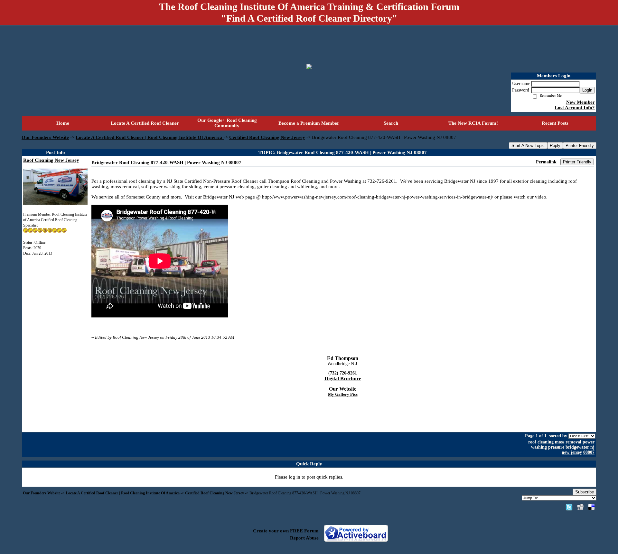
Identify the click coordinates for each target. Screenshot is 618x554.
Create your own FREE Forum (286, 530)
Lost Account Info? (575, 107)
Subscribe (584, 492)
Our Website (342, 389)
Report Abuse (304, 537)
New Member (580, 102)
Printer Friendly (580, 145)
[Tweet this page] (569, 507)
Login (587, 90)
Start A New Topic (528, 145)
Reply (555, 145)
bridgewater (577, 447)
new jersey (572, 452)
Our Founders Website (45, 137)
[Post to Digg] (580, 507)
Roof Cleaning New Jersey (51, 160)
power (589, 442)
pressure (556, 447)
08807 (589, 452)
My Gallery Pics (343, 394)
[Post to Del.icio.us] (591, 507)
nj (592, 447)
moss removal (568, 442)
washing (539, 447)
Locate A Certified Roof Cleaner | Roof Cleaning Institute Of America (150, 137)
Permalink (546, 162)
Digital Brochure (342, 378)
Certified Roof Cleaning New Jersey (267, 137)
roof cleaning (541, 442)
